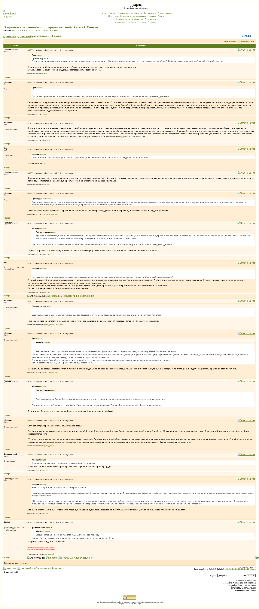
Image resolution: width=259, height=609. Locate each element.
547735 (31, 455)
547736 (31, 479)
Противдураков (48, 214)
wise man (46, 184)
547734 (31, 421)
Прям (45, 73)
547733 (31, 381)
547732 (31, 333)
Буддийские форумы (39, 36)
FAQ (105, 13)
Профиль (115, 16)
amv (56, 214)
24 (50, 30)
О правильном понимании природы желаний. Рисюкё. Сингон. (51, 27)
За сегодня (138, 19)
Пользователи (126, 13)
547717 (31, 50)
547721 (31, 123)
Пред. (14, 30)
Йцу (44, 140)
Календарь (151, 13)
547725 (31, 173)
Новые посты (124, 19)
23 (47, 30)
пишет (40, 55)
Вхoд (162, 16)
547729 (31, 263)
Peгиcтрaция (165, 13)
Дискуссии (56, 36)
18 (33, 30)
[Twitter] (243, 36)
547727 (31, 193)
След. (56, 30)
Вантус (45, 470)
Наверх (7, 77)
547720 (31, 82)
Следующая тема (246, 41)
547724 (31, 149)
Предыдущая (230, 41)
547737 (31, 522)
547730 (31, 301)
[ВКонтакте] (249, 36)
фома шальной (48, 372)
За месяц (153, 22)
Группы (139, 13)
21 (42, 30)
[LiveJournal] (246, 36)
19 (36, 30)
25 (52, 30)
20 (39, 30)
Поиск (113, 13)
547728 (31, 223)
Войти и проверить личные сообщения (139, 16)
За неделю (151, 19)
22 (44, 30)
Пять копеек (59, 325)
